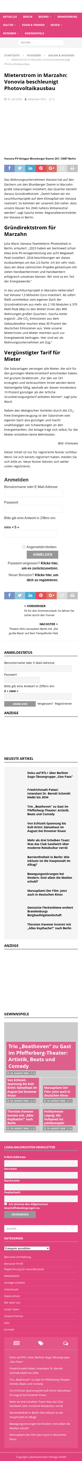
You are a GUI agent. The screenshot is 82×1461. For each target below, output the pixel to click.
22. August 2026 (19, 1073)
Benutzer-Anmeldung (17, 1257)
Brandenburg (67, 17)
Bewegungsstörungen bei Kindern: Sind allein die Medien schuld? (49, 877)
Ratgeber (9, 33)
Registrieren (63, 704)
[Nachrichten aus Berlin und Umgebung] (41, 10)
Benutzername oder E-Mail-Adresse (31, 487)
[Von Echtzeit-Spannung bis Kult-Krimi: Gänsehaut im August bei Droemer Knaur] (16, 828)
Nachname (12, 1180)
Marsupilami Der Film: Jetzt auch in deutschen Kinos (47, 892)
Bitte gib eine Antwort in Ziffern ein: (30, 518)
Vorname (10, 1169)
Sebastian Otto (37, 99)
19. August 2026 (56, 1100)
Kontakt (9, 1329)
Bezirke (43, 17)
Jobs (6, 1323)
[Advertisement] (35, 980)
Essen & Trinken (33, 25)
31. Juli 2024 (15, 99)
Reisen (55, 25)
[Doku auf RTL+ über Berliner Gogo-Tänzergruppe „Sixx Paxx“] (16, 777)
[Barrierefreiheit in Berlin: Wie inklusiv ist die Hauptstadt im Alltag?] (16, 861)
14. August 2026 (56, 1128)
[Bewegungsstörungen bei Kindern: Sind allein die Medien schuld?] (16, 878)
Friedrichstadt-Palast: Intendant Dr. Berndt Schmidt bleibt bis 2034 (48, 793)
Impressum (11, 1289)
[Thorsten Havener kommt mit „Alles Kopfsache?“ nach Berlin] (16, 929)
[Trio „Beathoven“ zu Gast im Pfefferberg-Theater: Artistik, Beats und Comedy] (16, 811)
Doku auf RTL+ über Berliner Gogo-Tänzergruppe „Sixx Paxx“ (50, 775)
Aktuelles (10, 17)
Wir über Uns (12, 1302)
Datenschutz (12, 1296)
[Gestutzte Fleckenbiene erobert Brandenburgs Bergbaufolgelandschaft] (16, 912)
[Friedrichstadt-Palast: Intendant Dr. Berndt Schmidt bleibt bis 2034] (16, 794)
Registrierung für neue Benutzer (24, 1269)
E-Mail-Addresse (15, 1157)
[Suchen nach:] (41, 42)
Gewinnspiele (34, 33)
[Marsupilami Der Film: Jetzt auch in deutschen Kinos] (16, 895)
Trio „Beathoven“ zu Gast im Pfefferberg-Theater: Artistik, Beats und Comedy (48, 810)
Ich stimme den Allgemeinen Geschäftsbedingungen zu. (26, 1206)
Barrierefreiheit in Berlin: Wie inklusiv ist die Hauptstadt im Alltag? (48, 861)
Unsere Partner (13, 1316)
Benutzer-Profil (13, 1264)
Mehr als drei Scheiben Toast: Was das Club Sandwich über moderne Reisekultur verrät (48, 844)
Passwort (11, 502)
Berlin (27, 17)
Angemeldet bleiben (41, 547)
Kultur (8, 25)
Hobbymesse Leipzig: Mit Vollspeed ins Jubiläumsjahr (54, 1117)
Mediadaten (11, 1276)
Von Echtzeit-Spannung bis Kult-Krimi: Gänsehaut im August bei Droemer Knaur (46, 827)
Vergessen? (45, 704)
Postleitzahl (12, 1192)
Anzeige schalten (14, 1282)
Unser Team (11, 1309)
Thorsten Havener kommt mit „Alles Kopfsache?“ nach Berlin (49, 926)
